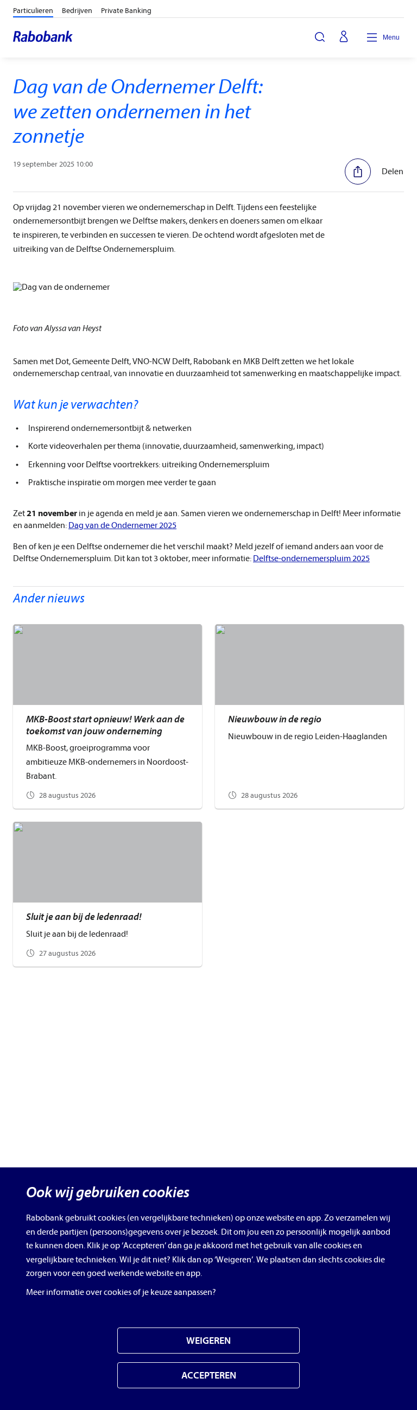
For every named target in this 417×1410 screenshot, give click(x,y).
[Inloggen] (344, 37)
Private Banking (126, 10)
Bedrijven (77, 10)
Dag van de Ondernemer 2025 (122, 525)
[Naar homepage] (43, 37)
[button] (374, 171)
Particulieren (33, 10)
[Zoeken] (320, 37)
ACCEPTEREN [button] (208, 1375)
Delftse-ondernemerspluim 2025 (311, 558)
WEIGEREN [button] (208, 1341)
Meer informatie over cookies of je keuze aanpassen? (121, 1292)
